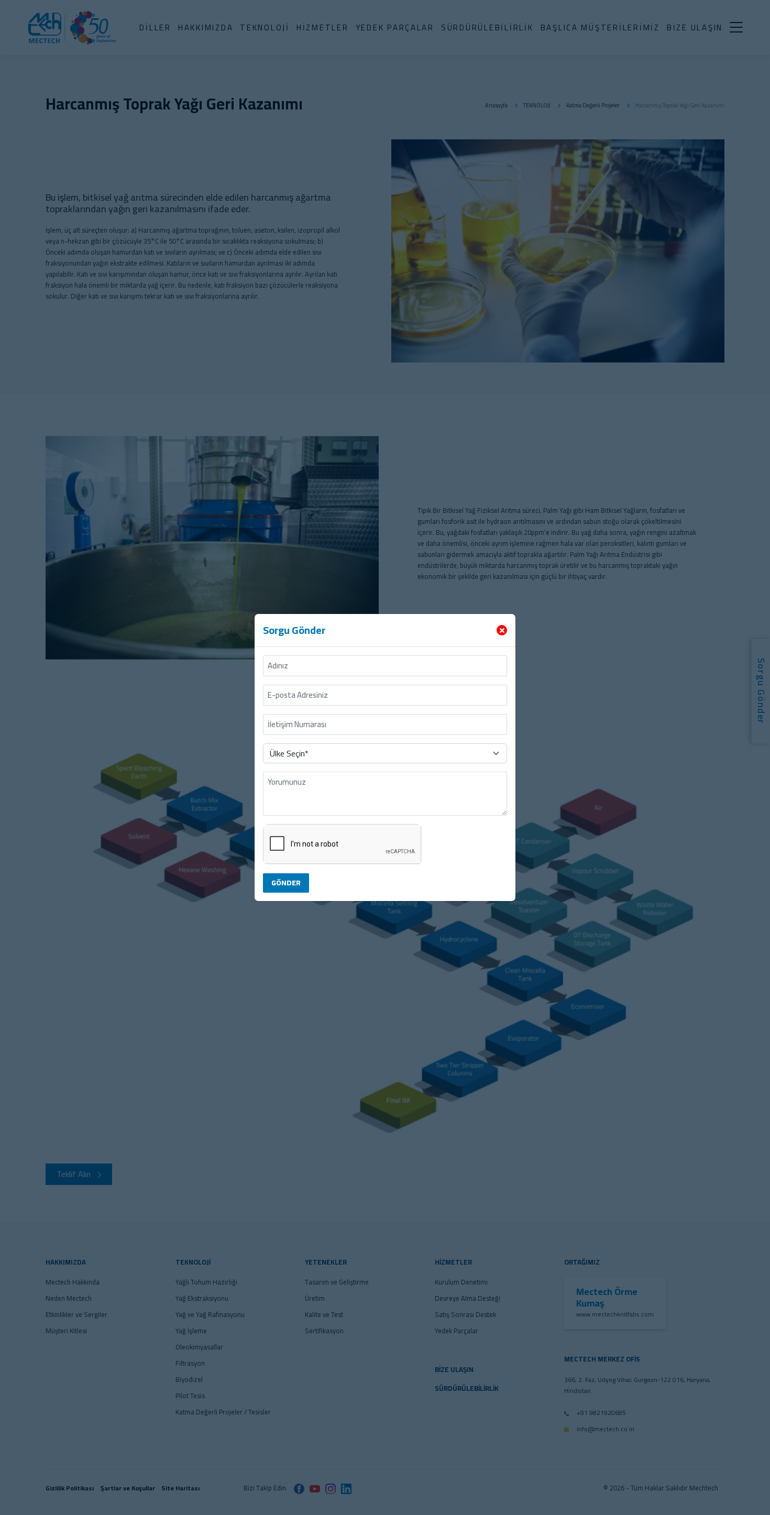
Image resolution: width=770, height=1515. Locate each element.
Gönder (286, 883)
